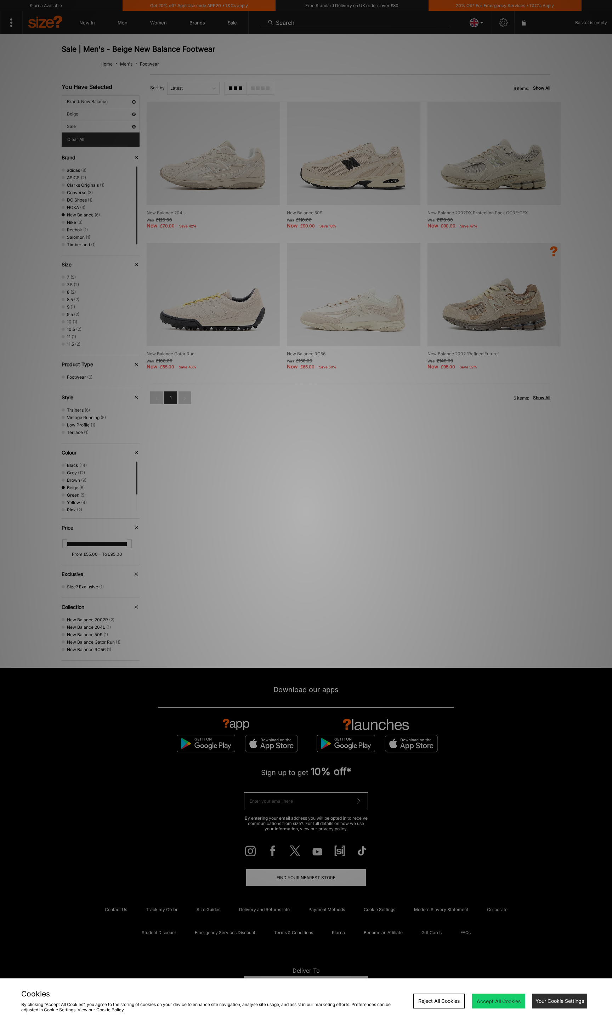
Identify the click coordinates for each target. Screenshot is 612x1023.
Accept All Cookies (499, 1001)
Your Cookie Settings (560, 1001)
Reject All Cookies (439, 1001)
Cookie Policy (110, 1009)
